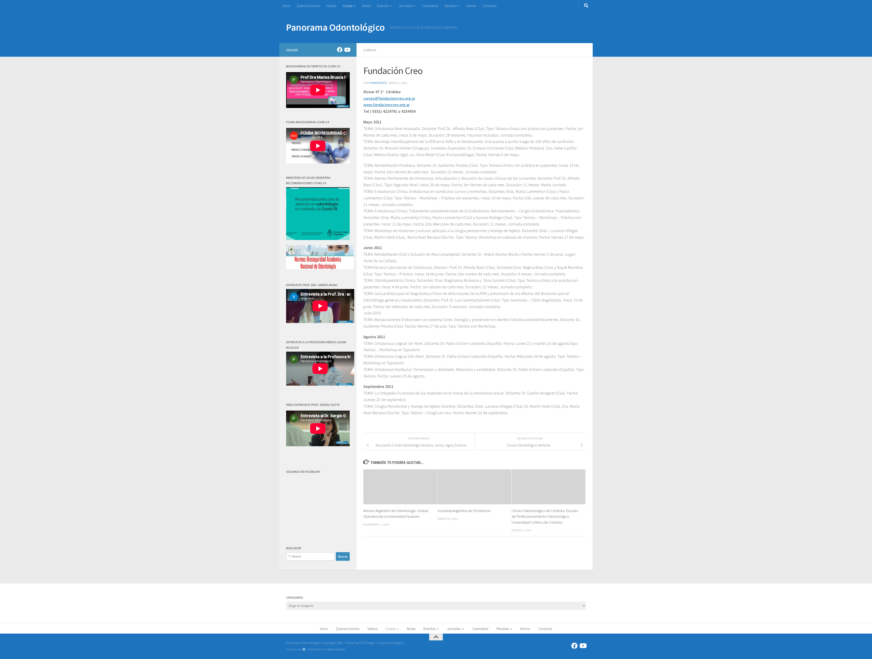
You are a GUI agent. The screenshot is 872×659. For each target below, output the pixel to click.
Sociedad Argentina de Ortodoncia (463, 510)
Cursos (347, 5)
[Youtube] (347, 49)
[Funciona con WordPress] (303, 649)
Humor (471, 5)
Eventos (383, 5)
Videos (331, 5)
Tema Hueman (336, 649)
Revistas (451, 5)
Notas (366, 5)
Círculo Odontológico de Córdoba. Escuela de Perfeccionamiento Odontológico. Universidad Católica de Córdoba (545, 516)
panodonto (378, 83)
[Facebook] (339, 49)
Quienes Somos (308, 5)
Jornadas (405, 5)
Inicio (286, 5)
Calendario (430, 5)
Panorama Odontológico (335, 27)
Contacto (490, 5)
